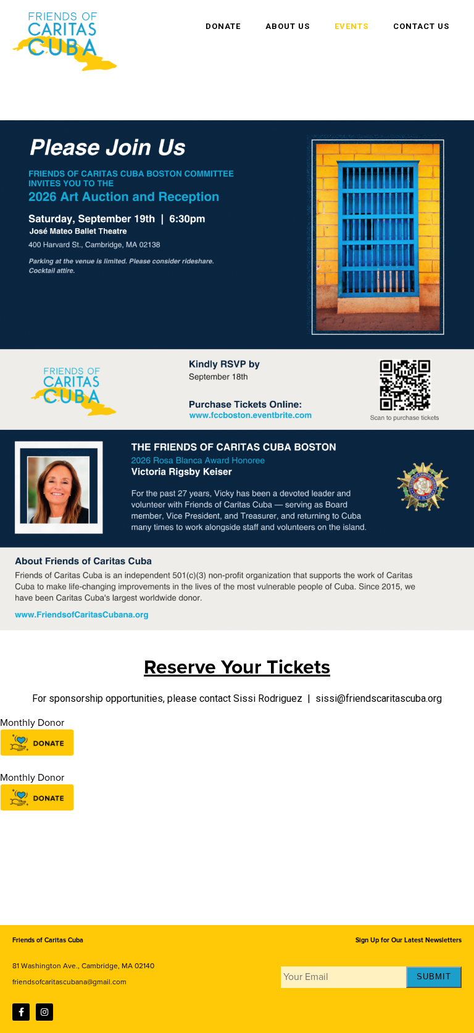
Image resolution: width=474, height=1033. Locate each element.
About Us (287, 26)
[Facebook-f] (21, 1012)
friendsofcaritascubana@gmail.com (69, 981)
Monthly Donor (32, 723)
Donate (223, 26)
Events (351, 26)
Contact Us (421, 26)
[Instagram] (44, 1012)
